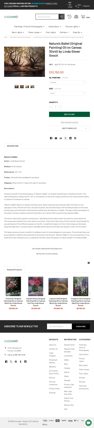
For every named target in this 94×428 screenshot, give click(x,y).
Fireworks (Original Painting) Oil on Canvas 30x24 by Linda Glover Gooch (13, 301)
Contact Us (53, 349)
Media (66, 376)
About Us (52, 345)
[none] (24, 62)
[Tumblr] (21, 362)
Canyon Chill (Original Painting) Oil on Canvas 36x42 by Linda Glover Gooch (58, 301)
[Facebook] (51, 138)
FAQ (65, 409)
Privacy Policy (54, 388)
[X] (66, 138)
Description (12, 146)
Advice (66, 372)
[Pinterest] (75, 138)
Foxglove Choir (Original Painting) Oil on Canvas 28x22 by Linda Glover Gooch (80, 301)
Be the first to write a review (47, 254)
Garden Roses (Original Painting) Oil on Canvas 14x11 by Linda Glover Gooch (35, 301)
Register (86, 6)
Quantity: (53, 102)
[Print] (61, 138)
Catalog (67, 368)
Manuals (67, 380)
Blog (66, 364)
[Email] (56, 138)
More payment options (69, 122)
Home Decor (54, 26)
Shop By (76, 32)
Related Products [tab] (14, 269)
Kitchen (63, 32)
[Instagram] (25, 362)
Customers (68, 356)
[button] (69, 128)
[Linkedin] (70, 138)
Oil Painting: (58, 78)
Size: (55, 88)
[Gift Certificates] (76, 16)
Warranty (52, 367)
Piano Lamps (34, 32)
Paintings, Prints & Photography (28, 26)
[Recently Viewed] (70, 16)
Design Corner (69, 345)
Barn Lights (17, 32)
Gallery (66, 360)
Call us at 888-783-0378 (16, 355)
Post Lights (51, 32)
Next (89, 293)
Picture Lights (71, 26)
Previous (4, 293)
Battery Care (69, 405)
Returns (52, 377)
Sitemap (52, 393)
